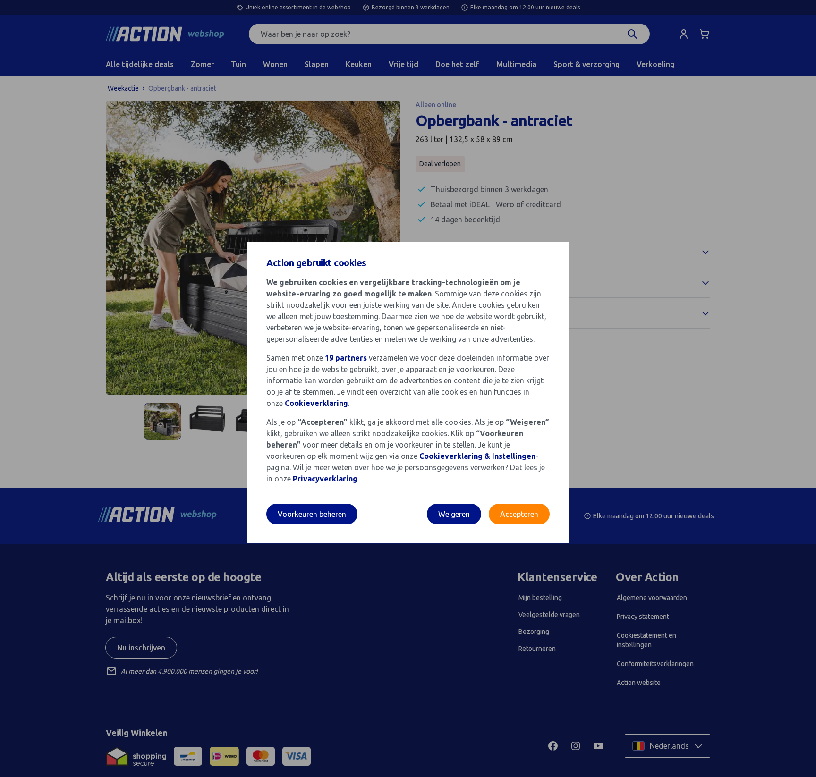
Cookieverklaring (316, 403)
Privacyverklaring (325, 478)
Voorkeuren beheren (312, 514)
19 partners (346, 358)
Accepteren (519, 514)
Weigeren (454, 514)
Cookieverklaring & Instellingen (477, 456)
